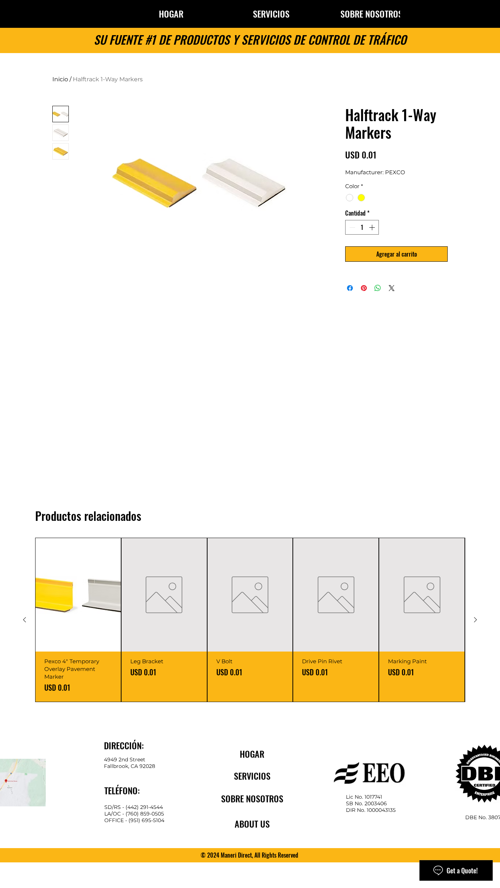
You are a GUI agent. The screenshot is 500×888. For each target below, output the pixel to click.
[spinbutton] (362, 227)
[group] (250, 619)
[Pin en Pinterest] (363, 288)
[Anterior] (24, 619)
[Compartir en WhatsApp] (377, 288)
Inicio (60, 79)
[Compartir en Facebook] (350, 288)
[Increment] (372, 227)
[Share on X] (391, 288)
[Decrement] (351, 227)
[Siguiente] (475, 619)
